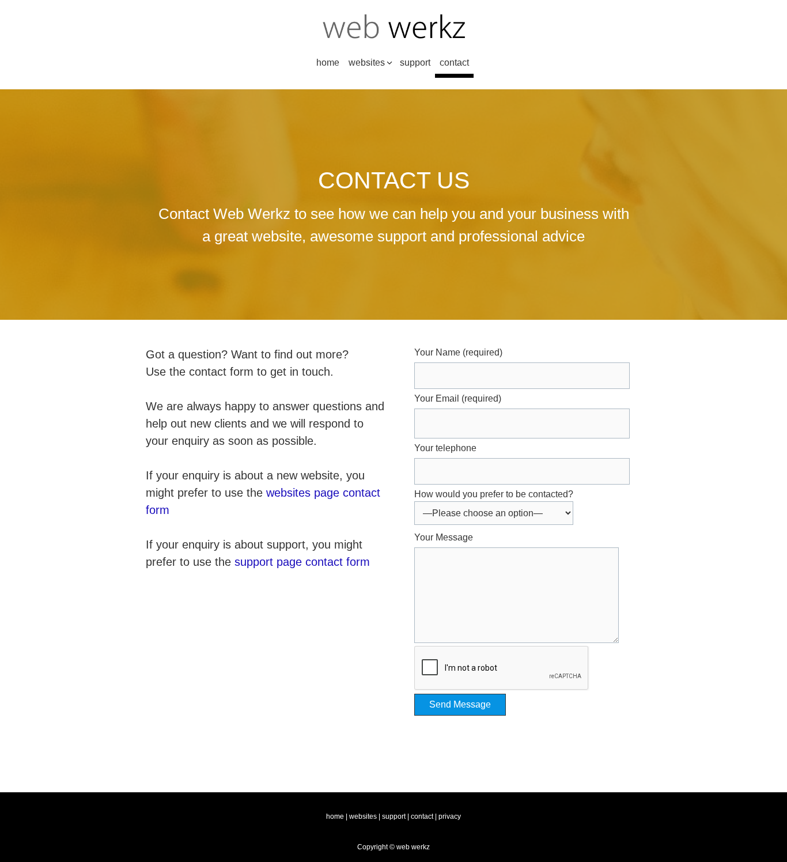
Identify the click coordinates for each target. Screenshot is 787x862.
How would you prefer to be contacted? (493, 494)
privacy (449, 816)
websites (367, 62)
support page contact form (302, 561)
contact (454, 62)
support (415, 62)
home (327, 62)
